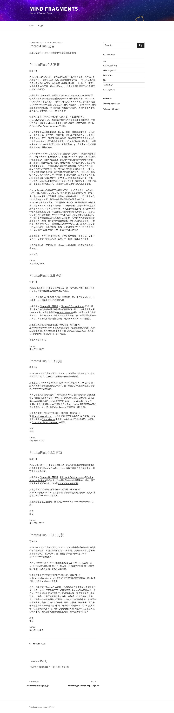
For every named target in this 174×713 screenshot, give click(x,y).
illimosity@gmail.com (39, 120)
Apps (31, 26)
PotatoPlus (39, 644)
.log (104, 61)
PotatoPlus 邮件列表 (51, 53)
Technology (108, 85)
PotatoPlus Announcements (45, 126)
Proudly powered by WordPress (41, 707)
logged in (45, 667)
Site (104, 80)
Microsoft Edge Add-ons (72, 95)
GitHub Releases (39, 104)
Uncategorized (109, 89)
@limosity (115, 109)
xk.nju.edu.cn (40, 156)
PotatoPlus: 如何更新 (56, 111)
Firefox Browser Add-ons (44, 566)
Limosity (58, 42)
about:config (60, 407)
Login (40, 26)
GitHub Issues (48, 123)
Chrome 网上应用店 (49, 95)
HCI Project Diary (110, 66)
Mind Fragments (53, 9)
